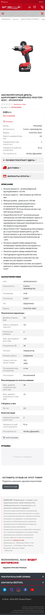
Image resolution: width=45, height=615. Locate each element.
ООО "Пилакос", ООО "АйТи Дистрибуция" (20, 550)
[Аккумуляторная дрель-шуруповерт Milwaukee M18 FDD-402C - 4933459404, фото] (22, 56)
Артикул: (4, 107)
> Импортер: (8, 550)
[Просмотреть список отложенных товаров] (34, 7)
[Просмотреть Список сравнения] (29, 7)
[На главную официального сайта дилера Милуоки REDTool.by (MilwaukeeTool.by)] (11, 7)
